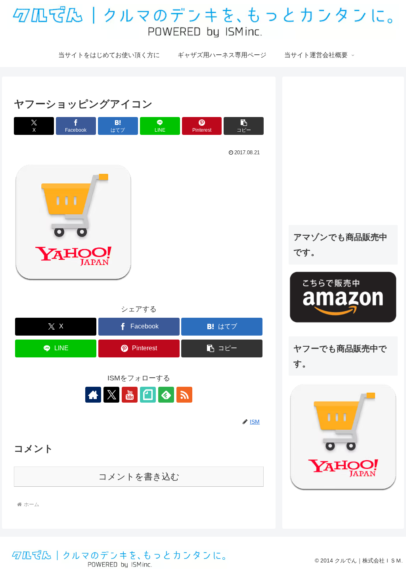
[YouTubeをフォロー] (130, 395)
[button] (244, 126)
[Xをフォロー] (111, 395)
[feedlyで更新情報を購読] (166, 395)
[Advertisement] (347, 158)
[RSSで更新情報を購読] (184, 395)
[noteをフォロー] (148, 395)
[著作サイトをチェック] (93, 395)
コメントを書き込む (139, 477)
